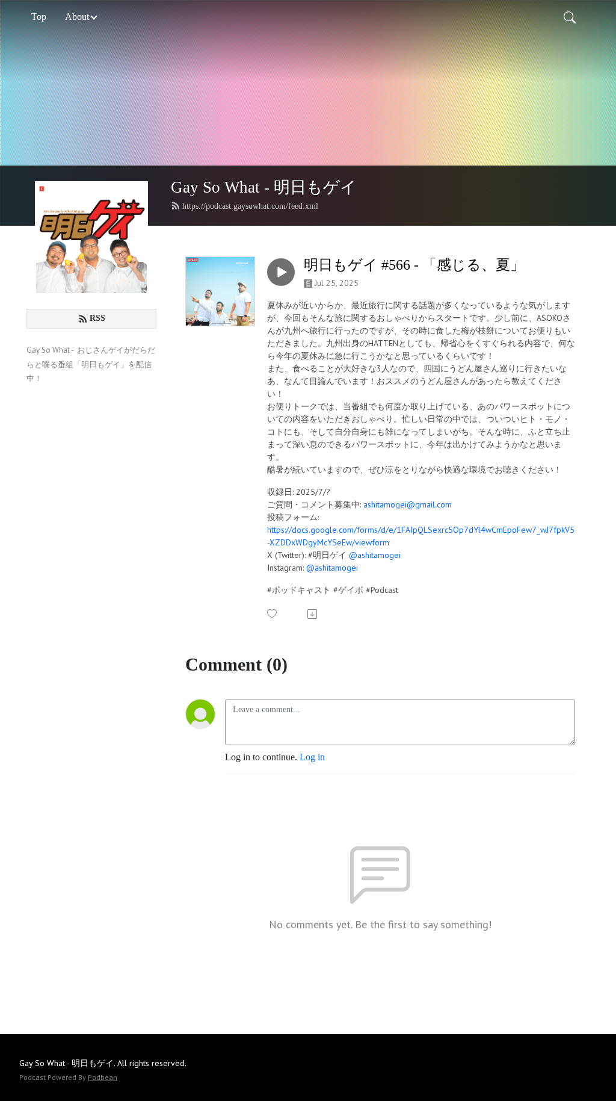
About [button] (77, 16)
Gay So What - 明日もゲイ (264, 187)
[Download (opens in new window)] (313, 614)
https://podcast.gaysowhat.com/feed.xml (250, 206)
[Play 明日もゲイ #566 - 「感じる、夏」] (281, 272)
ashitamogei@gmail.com (407, 504)
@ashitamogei (375, 555)
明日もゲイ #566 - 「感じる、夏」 (414, 265)
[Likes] (273, 613)
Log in (312, 757)
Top (38, 16)
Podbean (102, 1077)
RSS (97, 318)
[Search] (570, 17)
